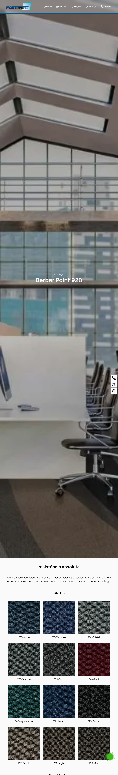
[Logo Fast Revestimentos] (19, 10)
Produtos (63, 6)
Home (49, 6)
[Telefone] (114, 378)
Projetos (78, 6)
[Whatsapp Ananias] (113, 391)
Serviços (93, 6)
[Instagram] (113, 384)
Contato (108, 6)
